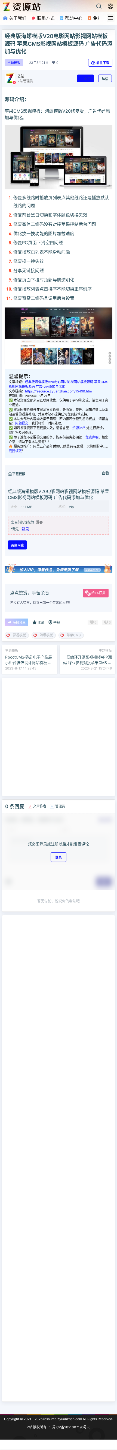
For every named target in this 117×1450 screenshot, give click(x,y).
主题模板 (13, 63)
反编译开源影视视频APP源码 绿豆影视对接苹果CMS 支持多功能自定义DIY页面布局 (87, 662)
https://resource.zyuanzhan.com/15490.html (59, 391)
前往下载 (102, 63)
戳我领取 (15, 451)
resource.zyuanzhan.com (62, 1419)
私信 (105, 79)
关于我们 (17, 18)
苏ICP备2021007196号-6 (71, 1427)
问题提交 (21, 423)
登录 (25, 528)
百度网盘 (17, 545)
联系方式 (45, 18)
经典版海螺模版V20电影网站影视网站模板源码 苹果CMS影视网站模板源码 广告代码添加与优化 (58, 384)
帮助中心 (73, 18)
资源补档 (78, 428)
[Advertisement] (58, 737)
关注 (87, 79)
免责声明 (91, 437)
